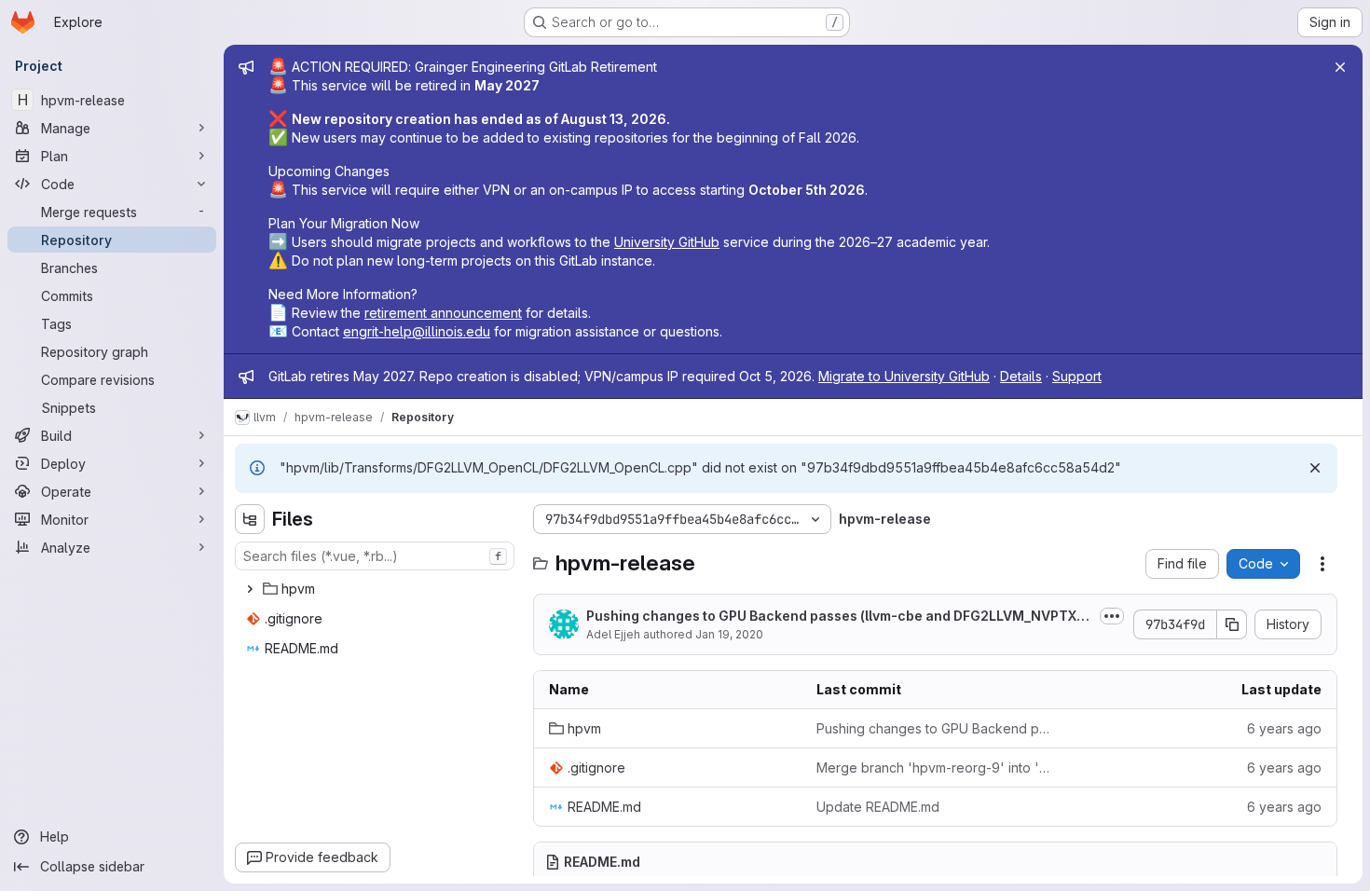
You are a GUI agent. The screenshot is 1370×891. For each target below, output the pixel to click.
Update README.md (877, 807)
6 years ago (1284, 728)
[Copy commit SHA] (1232, 624)
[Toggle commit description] (1112, 616)
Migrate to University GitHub (904, 376)
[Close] (1340, 67)
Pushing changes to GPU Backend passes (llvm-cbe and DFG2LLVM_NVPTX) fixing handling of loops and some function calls (935, 728)
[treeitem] (376, 589)
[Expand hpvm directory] (250, 589)
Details (1021, 376)
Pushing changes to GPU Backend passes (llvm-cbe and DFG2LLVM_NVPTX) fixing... (837, 616)
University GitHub (666, 242)
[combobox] (374, 555)
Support (1077, 376)
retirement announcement (443, 313)
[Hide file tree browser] (250, 519)
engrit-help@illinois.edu (416, 331)
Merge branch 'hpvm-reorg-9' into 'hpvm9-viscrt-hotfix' (935, 767)
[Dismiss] (1315, 468)
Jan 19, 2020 (729, 634)
